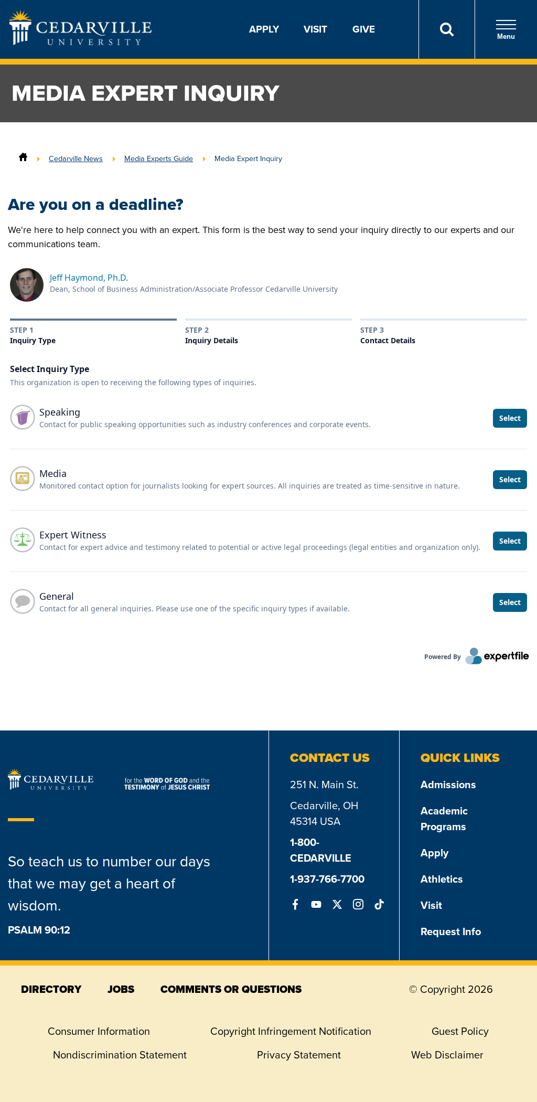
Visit (315, 29)
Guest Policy (460, 1031)
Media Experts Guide (158, 158)
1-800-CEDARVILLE (320, 850)
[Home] (23, 158)
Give (363, 29)
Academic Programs (444, 818)
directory (51, 989)
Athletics (442, 879)
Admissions (448, 784)
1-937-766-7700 (327, 879)
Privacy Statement (299, 1055)
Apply (264, 29)
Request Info (451, 931)
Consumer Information (99, 1031)
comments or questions (231, 989)
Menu (506, 36)
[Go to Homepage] (80, 42)
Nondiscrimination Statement (120, 1055)
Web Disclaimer (447, 1055)
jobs (121, 989)
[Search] (446, 29)
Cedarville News (76, 158)
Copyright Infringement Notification (290, 1031)
